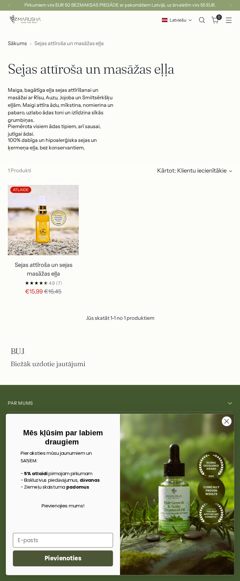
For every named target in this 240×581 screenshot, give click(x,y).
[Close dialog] (227, 421)
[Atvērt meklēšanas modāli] (202, 20)
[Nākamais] (231, 5)
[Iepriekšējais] (9, 5)
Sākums (17, 43)
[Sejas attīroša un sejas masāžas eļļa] (43, 220)
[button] (177, 20)
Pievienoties (63, 558)
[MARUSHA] (25, 20)
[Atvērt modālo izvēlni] (228, 20)
